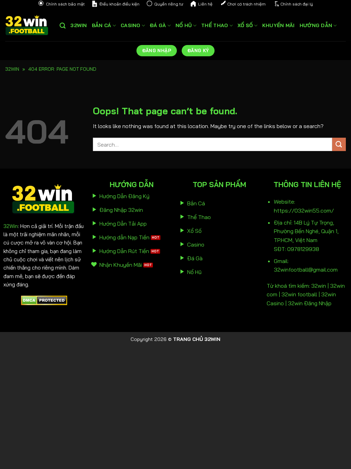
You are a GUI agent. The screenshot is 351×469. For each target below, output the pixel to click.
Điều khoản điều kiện (119, 4)
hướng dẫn (316, 25)
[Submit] (339, 144)
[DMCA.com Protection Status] (44, 299)
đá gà (158, 25)
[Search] (62, 26)
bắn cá (101, 25)
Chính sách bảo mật (65, 4)
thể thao (214, 25)
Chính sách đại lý (296, 4)
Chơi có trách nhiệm (246, 4)
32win (78, 25)
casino (131, 25)
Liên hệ (205, 4)
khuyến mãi (278, 25)
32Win (10, 226)
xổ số (245, 25)
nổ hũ (184, 25)
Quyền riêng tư (168, 4)
